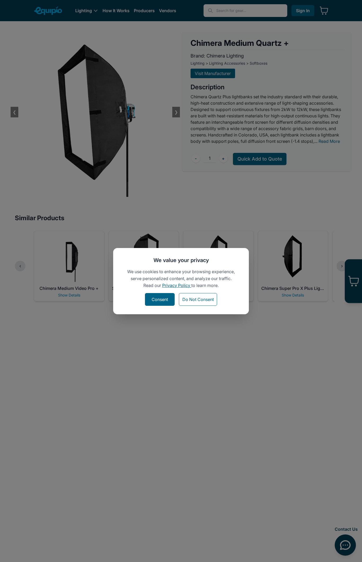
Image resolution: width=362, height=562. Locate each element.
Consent (160, 299)
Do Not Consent (198, 299)
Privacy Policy (176, 285)
